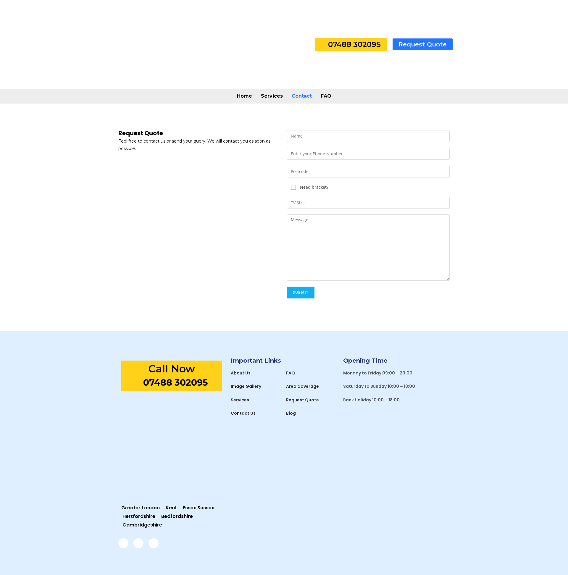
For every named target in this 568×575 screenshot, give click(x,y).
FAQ (326, 96)
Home (244, 96)
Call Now (171, 368)
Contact (302, 96)
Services (272, 96)
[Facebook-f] (123, 543)
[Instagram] (138, 543)
